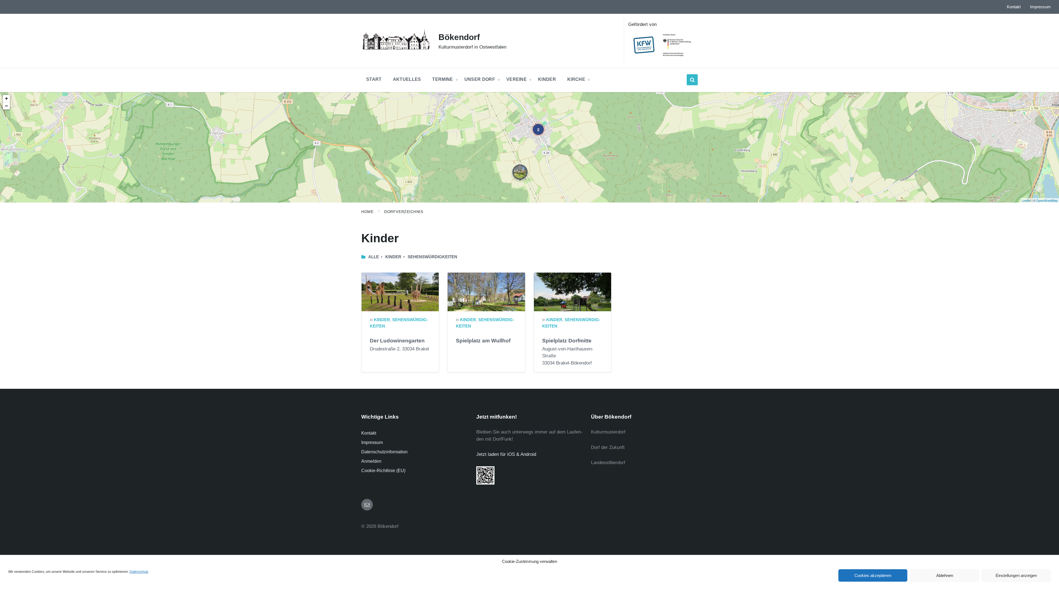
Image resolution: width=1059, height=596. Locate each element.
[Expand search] (692, 79)
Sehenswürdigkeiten (432, 257)
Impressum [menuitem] (1040, 7)
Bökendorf (459, 37)
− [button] (6, 106)
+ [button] (6, 98)
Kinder (382, 320)
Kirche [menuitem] (576, 79)
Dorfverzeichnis (403, 211)
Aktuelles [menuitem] (407, 79)
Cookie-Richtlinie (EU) (383, 470)
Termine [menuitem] (442, 79)
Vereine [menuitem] (516, 79)
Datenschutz (139, 572)
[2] (534, 125)
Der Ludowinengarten (397, 341)
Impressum (372, 442)
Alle (373, 257)
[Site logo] (395, 50)
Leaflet (1026, 200)
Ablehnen (944, 575)
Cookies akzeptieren (872, 575)
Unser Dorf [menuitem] (479, 79)
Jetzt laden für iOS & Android (506, 454)
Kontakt (368, 433)
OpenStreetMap (1047, 200)
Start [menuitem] (374, 79)
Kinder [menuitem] (547, 79)
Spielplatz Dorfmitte (567, 341)
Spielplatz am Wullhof (483, 341)
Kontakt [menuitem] (1014, 7)
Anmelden (371, 461)
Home (367, 211)
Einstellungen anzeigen (1016, 575)
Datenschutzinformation (384, 451)
